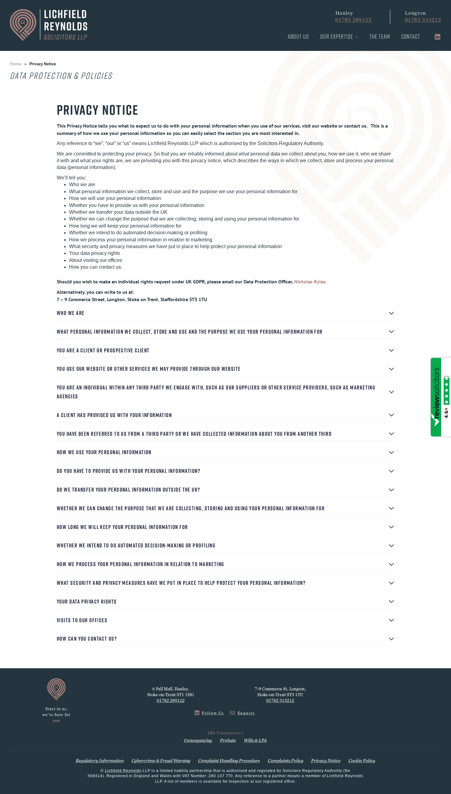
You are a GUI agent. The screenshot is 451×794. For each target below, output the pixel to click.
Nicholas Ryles (310, 281)
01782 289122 (353, 20)
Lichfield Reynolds (123, 771)
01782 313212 (423, 20)
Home (15, 63)
